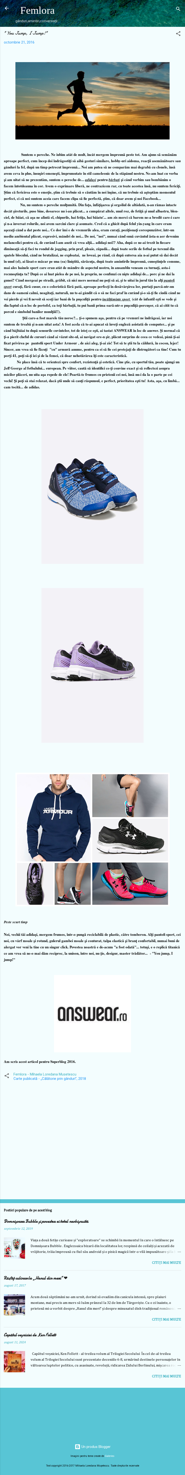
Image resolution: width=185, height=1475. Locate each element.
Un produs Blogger (95, 1447)
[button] (178, 34)
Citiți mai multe (166, 1262)
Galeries (109, 1456)
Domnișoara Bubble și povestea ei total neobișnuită (46, 1221)
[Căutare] (178, 9)
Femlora (37, 10)
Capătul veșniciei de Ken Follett (30, 1335)
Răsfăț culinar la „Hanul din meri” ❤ (35, 1278)
